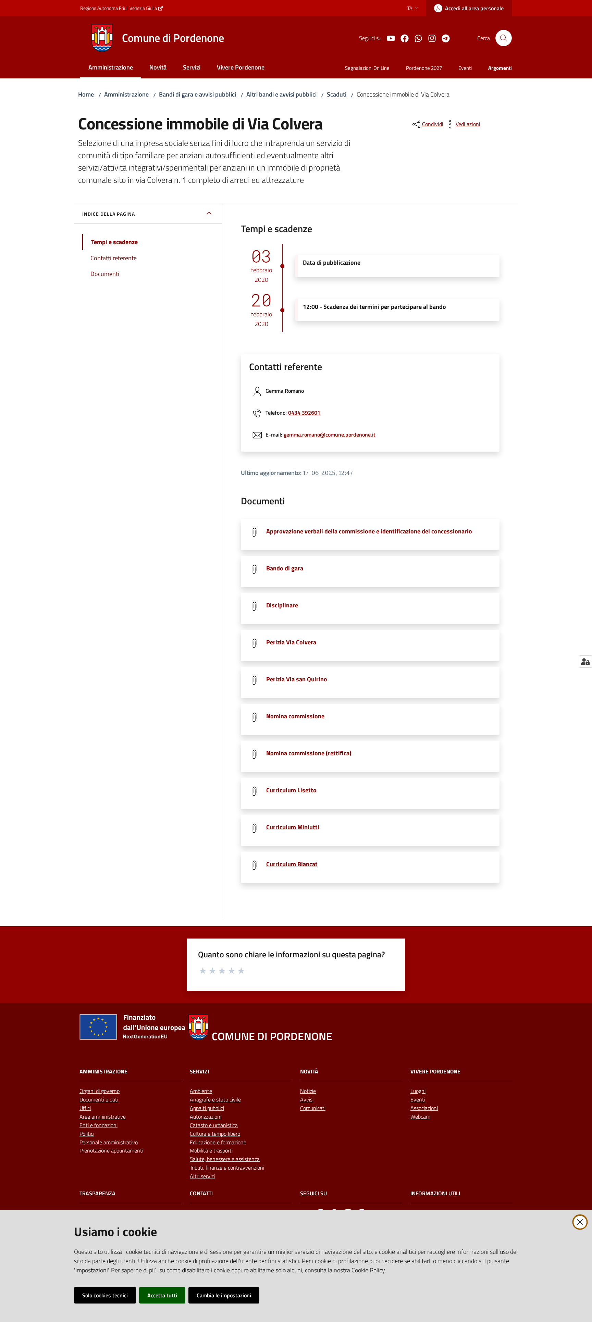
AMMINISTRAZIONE (103, 1071)
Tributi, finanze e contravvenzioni (227, 1167)
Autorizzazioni (205, 1116)
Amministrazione (126, 94)
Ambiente (201, 1091)
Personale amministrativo (108, 1142)
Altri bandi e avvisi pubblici (281, 94)
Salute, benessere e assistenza (225, 1159)
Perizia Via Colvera (291, 642)
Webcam (420, 1116)
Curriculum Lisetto (291, 790)
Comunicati (312, 1108)
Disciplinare (282, 605)
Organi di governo (99, 1091)
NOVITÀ (309, 1071)
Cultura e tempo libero (215, 1134)
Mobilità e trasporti (211, 1150)
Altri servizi (202, 1176)
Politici (86, 1134)
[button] (503, 38)
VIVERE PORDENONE (435, 1071)
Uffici (85, 1108)
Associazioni (424, 1108)
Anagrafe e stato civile (215, 1099)
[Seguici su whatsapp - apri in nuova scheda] (415, 38)
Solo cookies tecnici (105, 1295)
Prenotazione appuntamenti (111, 1150)
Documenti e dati (98, 1099)
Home (86, 94)
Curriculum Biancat (292, 864)
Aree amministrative (102, 1116)
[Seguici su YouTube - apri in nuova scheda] (388, 38)
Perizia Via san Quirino (296, 679)
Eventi (417, 1099)
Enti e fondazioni (98, 1125)
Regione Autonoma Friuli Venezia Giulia (118, 8)
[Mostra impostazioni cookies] (585, 661)
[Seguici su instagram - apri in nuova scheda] (429, 38)
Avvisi (306, 1099)
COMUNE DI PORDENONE (272, 1036)
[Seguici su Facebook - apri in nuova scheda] (402, 38)
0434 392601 (304, 412)
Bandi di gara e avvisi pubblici (197, 94)
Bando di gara (284, 568)
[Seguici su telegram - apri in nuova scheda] (443, 38)
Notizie (308, 1091)
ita (409, 8)
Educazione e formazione (218, 1142)
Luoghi (418, 1091)
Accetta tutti (162, 1295)
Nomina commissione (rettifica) (309, 753)
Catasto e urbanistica (214, 1125)
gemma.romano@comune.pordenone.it (329, 434)
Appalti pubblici (207, 1108)
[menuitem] (110, 68)
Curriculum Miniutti (292, 827)
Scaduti (336, 94)
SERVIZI (199, 1071)
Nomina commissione (295, 716)
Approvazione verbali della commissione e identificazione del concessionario (369, 531)
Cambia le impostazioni (224, 1295)
